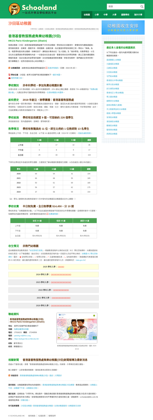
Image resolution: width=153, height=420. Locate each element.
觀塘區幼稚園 (112, 126)
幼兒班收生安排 (36, 250)
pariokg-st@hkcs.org (22, 336)
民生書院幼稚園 (113, 89)
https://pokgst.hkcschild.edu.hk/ (26, 339)
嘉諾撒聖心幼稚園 (114, 60)
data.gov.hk (80, 260)
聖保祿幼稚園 (112, 130)
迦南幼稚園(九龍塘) (114, 105)
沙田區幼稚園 (49, 29)
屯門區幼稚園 (112, 76)
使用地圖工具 (16, 78)
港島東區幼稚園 (113, 121)
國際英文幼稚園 (113, 101)
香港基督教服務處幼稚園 (64, 29)
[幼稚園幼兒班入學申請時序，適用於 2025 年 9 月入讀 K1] (123, 28)
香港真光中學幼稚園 (115, 80)
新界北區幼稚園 (113, 84)
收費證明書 (53, 214)
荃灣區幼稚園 (112, 117)
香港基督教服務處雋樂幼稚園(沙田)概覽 (58, 385)
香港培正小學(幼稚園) (115, 93)
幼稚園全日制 (31, 388)
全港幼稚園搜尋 (60, 406)
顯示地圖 (56, 75)
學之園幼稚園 (112, 97)
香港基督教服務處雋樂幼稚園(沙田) (86, 29)
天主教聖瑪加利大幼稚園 (116, 109)
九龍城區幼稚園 (113, 64)
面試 (51, 375)
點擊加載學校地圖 (21, 329)
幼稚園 (40, 29)
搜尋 (111, 6)
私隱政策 (42, 416)
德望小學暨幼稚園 (114, 113)
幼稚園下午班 (19, 388)
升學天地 (33, 29)
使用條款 (31, 416)
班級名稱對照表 (84, 133)
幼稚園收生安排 (74, 406)
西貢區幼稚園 (112, 134)
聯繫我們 (52, 416)
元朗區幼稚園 (112, 68)
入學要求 (58, 375)
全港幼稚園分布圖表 (55, 92)
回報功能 (24, 400)
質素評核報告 (53, 68)
